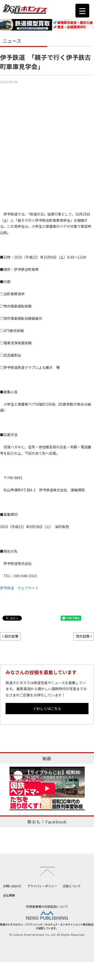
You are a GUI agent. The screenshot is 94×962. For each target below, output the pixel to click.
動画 (47, 758)
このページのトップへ (47, 871)
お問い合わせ (12, 886)
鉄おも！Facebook (46, 822)
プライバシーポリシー (42, 886)
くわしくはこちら (47, 708)
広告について (72, 886)
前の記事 (12, 636)
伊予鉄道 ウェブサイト (19, 587)
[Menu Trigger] (82, 11)
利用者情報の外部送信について (47, 906)
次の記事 (83, 636)
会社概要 (9, 895)
